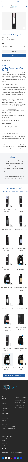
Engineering (15, 191)
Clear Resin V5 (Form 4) (21, 248)
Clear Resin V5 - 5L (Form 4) (7, 287)
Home (3, 396)
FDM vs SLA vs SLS (6, 408)
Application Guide (12, 109)
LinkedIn (3, 445)
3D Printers (4, 401)
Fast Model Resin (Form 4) (21, 308)
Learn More (20, 1)
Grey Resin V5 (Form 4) (7, 229)
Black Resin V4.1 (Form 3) (21, 229)
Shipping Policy (5, 415)
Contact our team (5, 84)
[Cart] (25, 6)
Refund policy (5, 418)
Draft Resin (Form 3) (7, 348)
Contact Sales (14, 55)
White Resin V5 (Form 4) (7, 308)
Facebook (4, 448)
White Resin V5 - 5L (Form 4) (7, 367)
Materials (4, 403)
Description (4, 65)
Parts (3, 406)
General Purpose (6, 191)
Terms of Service (5, 413)
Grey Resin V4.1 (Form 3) (20, 209)
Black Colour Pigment (21, 327)
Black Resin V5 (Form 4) (7, 248)
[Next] (25, 31)
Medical (22, 191)
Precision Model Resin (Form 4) (20, 288)
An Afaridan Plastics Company (16, 452)
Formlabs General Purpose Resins (14, 375)
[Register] (20, 431)
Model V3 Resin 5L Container (7, 328)
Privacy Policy (5, 420)
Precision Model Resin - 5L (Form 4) (21, 368)
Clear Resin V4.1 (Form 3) (7, 209)
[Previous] (2, 31)
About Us (4, 398)
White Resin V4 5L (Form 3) (21, 268)
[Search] (4, 6)
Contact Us (4, 410)
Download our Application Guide (9, 136)
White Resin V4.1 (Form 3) (7, 268)
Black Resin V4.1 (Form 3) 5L (20, 348)
